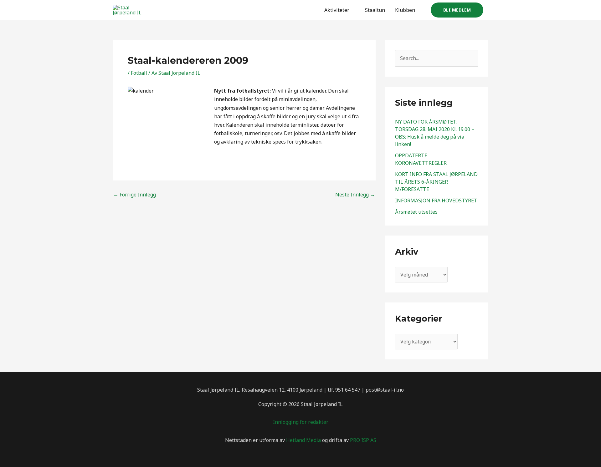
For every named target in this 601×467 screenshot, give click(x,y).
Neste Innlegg (355, 194)
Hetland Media (303, 440)
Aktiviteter (336, 10)
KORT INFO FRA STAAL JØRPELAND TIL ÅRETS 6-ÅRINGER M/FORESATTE (436, 182)
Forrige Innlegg (134, 194)
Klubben (405, 10)
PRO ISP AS (363, 440)
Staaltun (375, 10)
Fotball (139, 72)
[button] (457, 10)
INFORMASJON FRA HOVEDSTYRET (436, 200)
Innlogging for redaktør (300, 422)
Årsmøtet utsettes (416, 211)
